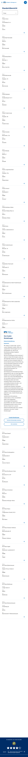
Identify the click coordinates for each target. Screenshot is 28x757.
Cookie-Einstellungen (14, 417)
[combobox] (10, 13)
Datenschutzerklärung (9, 341)
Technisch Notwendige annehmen (14, 420)
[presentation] (13, 18)
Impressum (6, 343)
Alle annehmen (14, 424)
